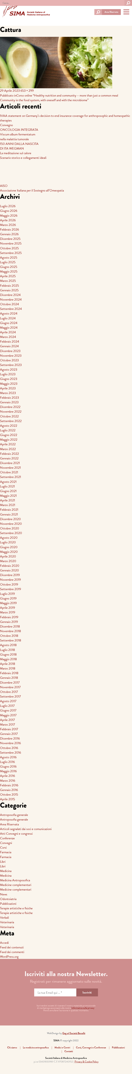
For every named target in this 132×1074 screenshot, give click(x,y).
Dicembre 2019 (10, 574)
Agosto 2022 (8, 425)
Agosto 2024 (8, 313)
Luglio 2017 (7, 705)
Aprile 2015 (7, 799)
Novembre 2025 (10, 243)
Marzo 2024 (8, 336)
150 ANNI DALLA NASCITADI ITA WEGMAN (19, 146)
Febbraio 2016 (9, 785)
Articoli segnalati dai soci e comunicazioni (26, 828)
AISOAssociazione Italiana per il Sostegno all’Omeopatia (32, 188)
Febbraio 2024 (9, 341)
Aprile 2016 (7, 775)
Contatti (68, 1051)
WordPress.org (9, 956)
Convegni (6, 842)
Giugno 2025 (8, 266)
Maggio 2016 (8, 771)
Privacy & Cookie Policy (86, 1062)
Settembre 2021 (10, 476)
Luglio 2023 (7, 374)
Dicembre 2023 (10, 350)
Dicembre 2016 (10, 738)
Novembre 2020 (11, 523)
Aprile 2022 (8, 444)
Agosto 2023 (8, 369)
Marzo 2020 (8, 561)
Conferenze (7, 838)
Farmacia (5, 852)
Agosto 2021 (8, 481)
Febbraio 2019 (9, 617)
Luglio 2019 (7, 593)
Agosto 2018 (8, 644)
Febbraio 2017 (9, 729)
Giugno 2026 (8, 210)
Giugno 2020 (9, 547)
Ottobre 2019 (9, 584)
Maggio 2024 (9, 327)
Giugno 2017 (8, 710)
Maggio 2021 (8, 495)
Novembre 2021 (10, 467)
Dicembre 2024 (10, 294)
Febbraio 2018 (9, 673)
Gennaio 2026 (9, 234)
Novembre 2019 (10, 579)
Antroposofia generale (14, 814)
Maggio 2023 (8, 383)
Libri (3, 861)
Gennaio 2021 (9, 514)
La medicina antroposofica (36, 1047)
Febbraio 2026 (9, 229)
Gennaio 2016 (9, 789)
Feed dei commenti (12, 951)
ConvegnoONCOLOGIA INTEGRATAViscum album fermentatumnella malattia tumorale (19, 132)
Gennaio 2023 (9, 402)
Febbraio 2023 (9, 397)
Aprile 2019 (7, 607)
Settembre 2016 (10, 752)
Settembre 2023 (11, 364)
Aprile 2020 (8, 556)
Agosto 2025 (8, 257)
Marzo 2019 (7, 612)
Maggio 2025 (8, 271)
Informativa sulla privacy (83, 1008)
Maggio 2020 (9, 551)
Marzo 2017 (7, 724)
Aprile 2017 (7, 719)
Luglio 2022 (7, 430)
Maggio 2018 (8, 659)
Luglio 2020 (8, 542)
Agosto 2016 (8, 757)
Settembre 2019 (10, 589)
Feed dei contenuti (12, 947)
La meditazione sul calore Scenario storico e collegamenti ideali (23, 155)
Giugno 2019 (8, 598)
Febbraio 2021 (9, 509)
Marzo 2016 (7, 780)
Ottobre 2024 (9, 304)
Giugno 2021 (8, 490)
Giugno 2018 (8, 654)
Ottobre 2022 (9, 416)
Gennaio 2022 (9, 458)
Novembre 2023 (10, 355)
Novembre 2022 (10, 411)
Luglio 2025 (7, 262)
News (3, 894)
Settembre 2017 (10, 696)
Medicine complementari (15, 884)
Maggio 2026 (8, 215)
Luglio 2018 (7, 649)
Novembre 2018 (10, 631)
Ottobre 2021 (9, 472)
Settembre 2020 (11, 532)
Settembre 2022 (11, 420)
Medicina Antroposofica (15, 880)
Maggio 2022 (8, 439)
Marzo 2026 (8, 224)
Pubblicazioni (8, 903)
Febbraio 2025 (9, 285)
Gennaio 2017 (9, 733)
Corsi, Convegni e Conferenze (91, 1047)
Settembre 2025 (11, 252)
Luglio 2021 (7, 486)
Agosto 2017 (8, 701)
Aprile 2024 (8, 332)
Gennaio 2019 (9, 621)
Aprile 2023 (8, 388)
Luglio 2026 (7, 206)
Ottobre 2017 (9, 691)
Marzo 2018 (7, 668)
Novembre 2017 (10, 687)
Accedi (4, 942)
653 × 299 (27, 90)
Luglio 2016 (7, 761)
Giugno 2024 (8, 322)
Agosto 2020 (9, 537)
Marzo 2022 (8, 448)
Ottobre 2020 (9, 528)
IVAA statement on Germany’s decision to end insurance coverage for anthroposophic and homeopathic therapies (65, 118)
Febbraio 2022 (9, 453)
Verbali (4, 917)
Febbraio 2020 (9, 565)
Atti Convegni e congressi (16, 833)
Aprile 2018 (7, 663)
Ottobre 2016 (9, 747)
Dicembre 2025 (10, 238)
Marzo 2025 (8, 280)
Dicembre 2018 (10, 626)
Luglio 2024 (8, 318)
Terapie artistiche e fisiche (16, 908)
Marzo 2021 (7, 504)
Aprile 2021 (7, 500)
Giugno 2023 (8, 378)
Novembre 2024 (11, 299)
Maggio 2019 (8, 602)
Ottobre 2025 (9, 248)
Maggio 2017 (8, 715)
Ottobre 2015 (9, 794)
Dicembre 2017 (10, 682)
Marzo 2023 (8, 392)
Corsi (3, 847)
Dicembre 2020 (10, 519)
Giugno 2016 (8, 766)
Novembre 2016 (10, 743)
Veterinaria (7, 922)
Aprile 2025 (8, 276)
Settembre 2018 (10, 640)
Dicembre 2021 (10, 462)
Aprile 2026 (8, 220)
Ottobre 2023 (9, 360)
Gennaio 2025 (9, 290)
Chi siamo (12, 1047)
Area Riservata (111, 12)
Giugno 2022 (8, 434)
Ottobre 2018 (9, 635)
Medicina (6, 870)
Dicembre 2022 (10, 406)
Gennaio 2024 (9, 346)
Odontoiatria (8, 898)
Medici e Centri (62, 1047)
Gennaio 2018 (9, 677)
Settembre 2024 (11, 308)
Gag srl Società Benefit (73, 1033)
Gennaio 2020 (9, 570)
